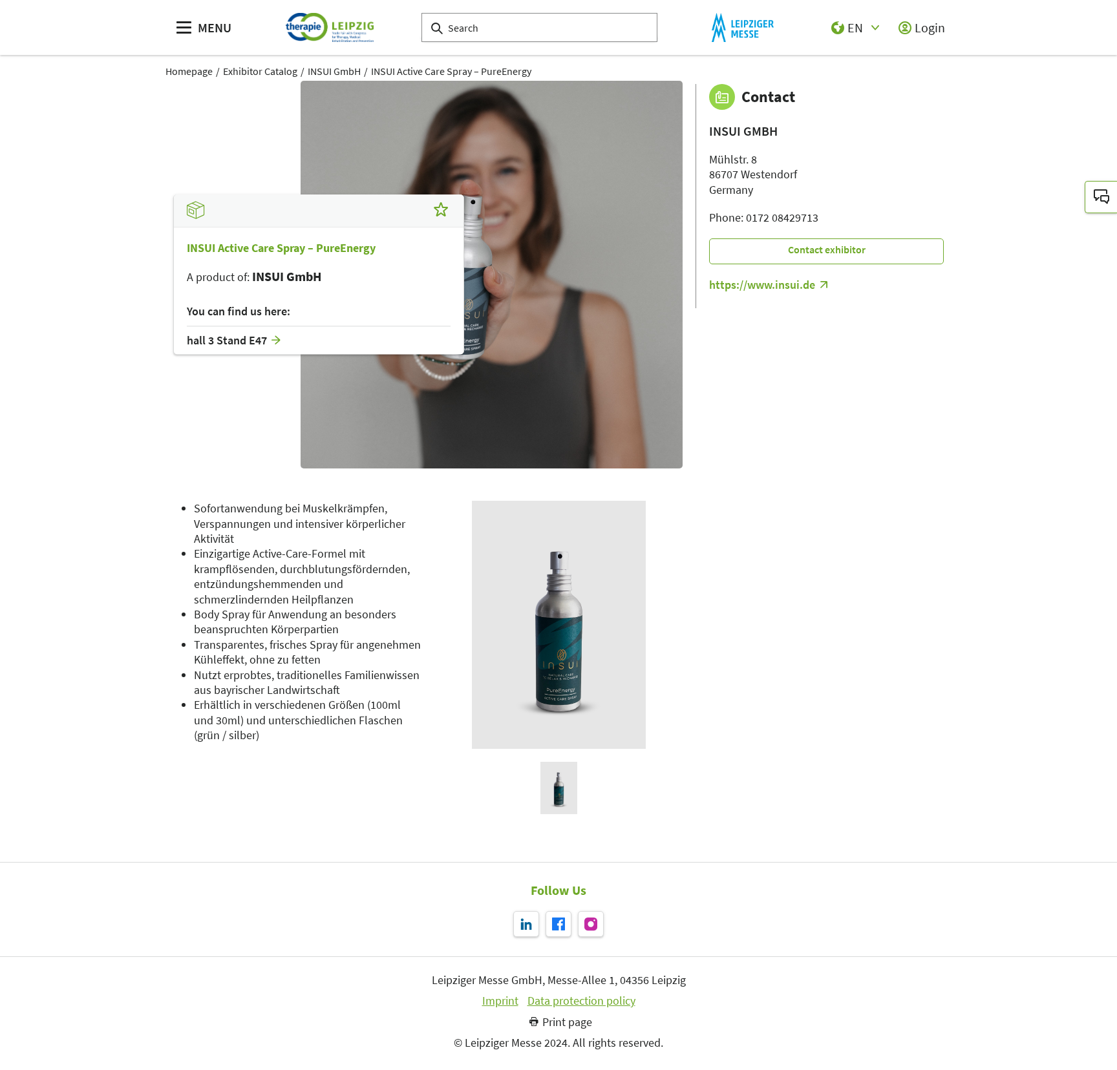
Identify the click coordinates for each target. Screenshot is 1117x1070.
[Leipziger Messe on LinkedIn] (526, 924)
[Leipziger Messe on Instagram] (591, 924)
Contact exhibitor (827, 249)
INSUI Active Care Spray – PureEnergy (451, 71)
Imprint (500, 1001)
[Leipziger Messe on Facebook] (558, 924)
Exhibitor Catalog (260, 71)
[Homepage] (329, 27)
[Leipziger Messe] (742, 27)
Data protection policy (581, 1001)
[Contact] (1101, 197)
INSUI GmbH (334, 71)
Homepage (189, 71)
